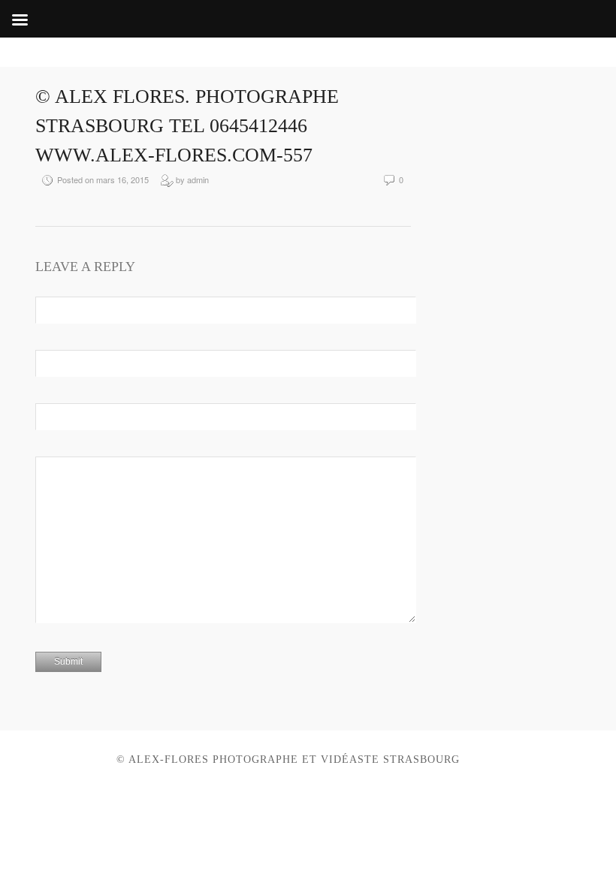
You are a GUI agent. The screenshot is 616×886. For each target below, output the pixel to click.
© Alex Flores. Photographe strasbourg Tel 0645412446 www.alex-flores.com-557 (187, 126)
